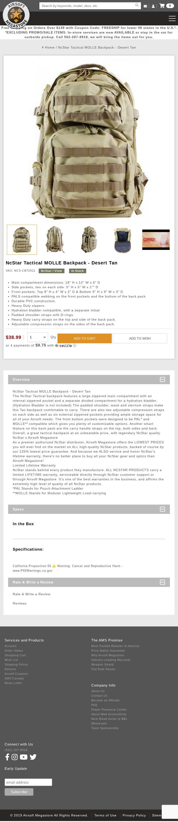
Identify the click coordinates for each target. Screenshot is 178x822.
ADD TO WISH (140, 338)
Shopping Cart (15, 655)
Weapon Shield (102, 664)
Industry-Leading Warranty (110, 660)
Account (10, 646)
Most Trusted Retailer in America (115, 646)
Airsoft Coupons (16, 673)
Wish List (11, 660)
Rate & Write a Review (33, 582)
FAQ (94, 705)
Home (50, 47)
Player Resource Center (109, 709)
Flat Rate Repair (103, 669)
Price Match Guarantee (108, 650)
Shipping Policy (16, 664)
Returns (10, 669)
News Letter (13, 683)
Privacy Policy (134, 815)
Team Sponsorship (105, 728)
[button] (89, 345)
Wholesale (99, 723)
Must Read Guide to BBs (109, 719)
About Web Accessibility (109, 714)
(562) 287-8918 (16, 750)
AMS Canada (14, 678)
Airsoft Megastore (16, 15)
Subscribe (15, 774)
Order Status (14, 650)
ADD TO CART (85, 338)
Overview (21, 379)
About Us (98, 691)
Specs (18, 509)
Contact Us (99, 695)
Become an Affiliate (105, 700)
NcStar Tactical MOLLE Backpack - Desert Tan (97, 47)
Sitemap (159, 815)
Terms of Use (105, 815)
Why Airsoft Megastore (107, 655)
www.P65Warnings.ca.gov (33, 570)
